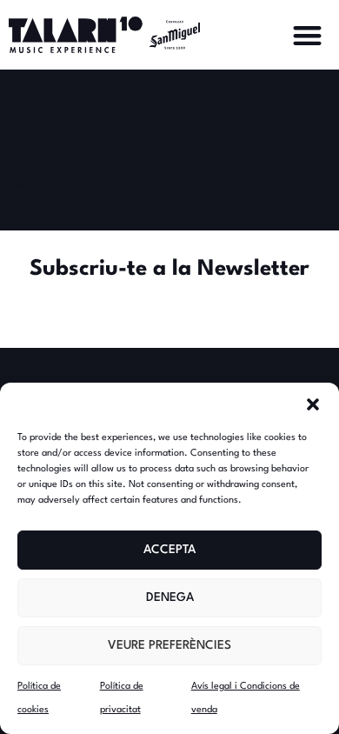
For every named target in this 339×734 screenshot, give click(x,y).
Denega (170, 597)
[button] (313, 404)
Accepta (169, 550)
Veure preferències (169, 645)
